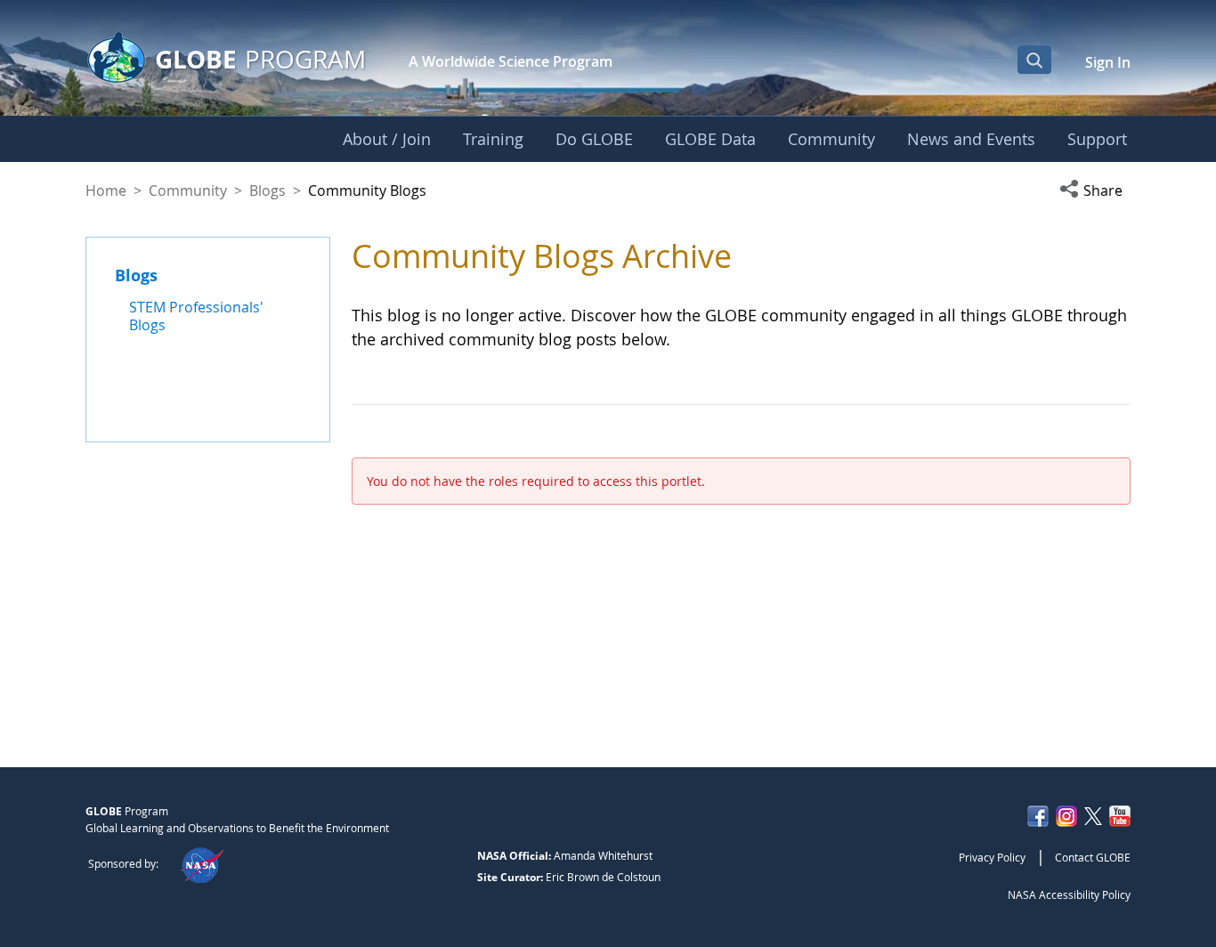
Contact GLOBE (1093, 857)
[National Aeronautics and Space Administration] (201, 863)
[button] (1095, 190)
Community (188, 190)
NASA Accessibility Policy (1069, 894)
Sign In (1108, 62)
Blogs (267, 190)
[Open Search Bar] (1034, 59)
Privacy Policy (992, 857)
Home (105, 190)
